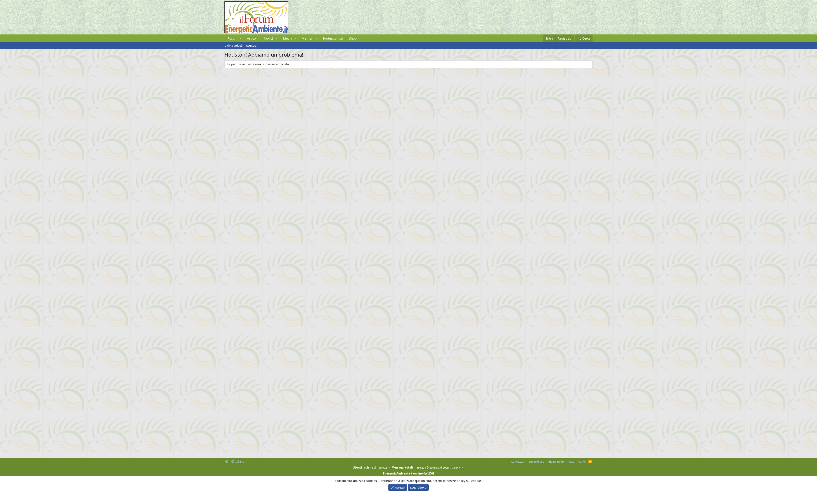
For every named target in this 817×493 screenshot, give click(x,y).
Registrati (252, 45)
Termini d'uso (535, 461)
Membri (307, 38)
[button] (241, 38)
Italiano (239, 461)
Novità (268, 38)
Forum (232, 38)
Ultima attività (233, 45)
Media (287, 38)
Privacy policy (556, 461)
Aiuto (571, 461)
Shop (353, 38)
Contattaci (517, 461)
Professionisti (333, 38)
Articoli (252, 38)
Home (582, 461)
